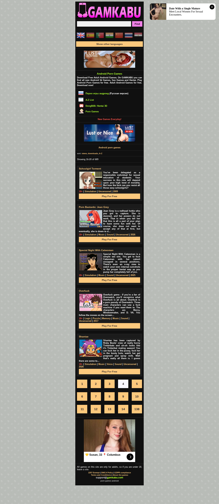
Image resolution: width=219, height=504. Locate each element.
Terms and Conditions (101, 475)
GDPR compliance (122, 473)
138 (136, 409)
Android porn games (109, 147)
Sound (110, 234)
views (84, 153)
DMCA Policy (107, 473)
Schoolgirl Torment (90, 168)
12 (96, 409)
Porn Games (92, 111)
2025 (133, 275)
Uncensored (104, 191)
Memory (106, 318)
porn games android (109, 481)
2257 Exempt (94, 473)
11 (82, 409)
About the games (120, 475)
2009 (115, 191)
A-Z (100, 153)
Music (101, 234)
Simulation (90, 191)
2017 (96, 321)
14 (123, 409)
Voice (110, 364)
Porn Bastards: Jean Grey (94, 207)
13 (109, 409)
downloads (93, 153)
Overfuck (84, 290)
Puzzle (96, 318)
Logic (88, 318)
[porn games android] (109, 18)
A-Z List (90, 100)
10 (137, 396)
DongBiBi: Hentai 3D (96, 106)
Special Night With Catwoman (96, 250)
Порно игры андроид (97, 93)
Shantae (83, 336)
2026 (133, 234)
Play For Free (109, 196)
